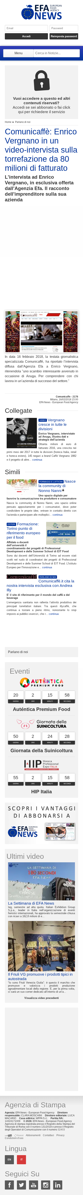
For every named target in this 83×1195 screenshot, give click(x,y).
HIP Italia (41, 791)
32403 (61, 1129)
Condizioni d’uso (14, 1138)
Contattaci (48, 1135)
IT (22, 1159)
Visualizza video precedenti (41, 998)
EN (9, 1159)
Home (8, 122)
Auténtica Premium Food (41, 709)
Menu (19, 53)
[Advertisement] (41, 263)
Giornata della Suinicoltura (41, 750)
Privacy (60, 1135)
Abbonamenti (33, 1135)
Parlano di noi (22, 122)
